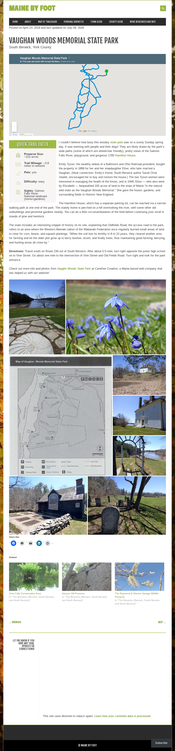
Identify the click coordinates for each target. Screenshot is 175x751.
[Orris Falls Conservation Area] (33, 577)
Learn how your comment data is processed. (122, 716)
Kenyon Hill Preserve (73, 593)
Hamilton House (125, 155)
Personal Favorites (74, 21)
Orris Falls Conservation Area (25, 593)
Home (15, 21)
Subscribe (161, 742)
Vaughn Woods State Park (74, 268)
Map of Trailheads (47, 21)
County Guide (116, 21)
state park (116, 142)
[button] (37, 316)
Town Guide (96, 21)
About (28, 21)
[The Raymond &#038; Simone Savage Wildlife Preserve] (139, 577)
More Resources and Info (143, 21)
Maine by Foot (32, 8)
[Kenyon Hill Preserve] (86, 577)
